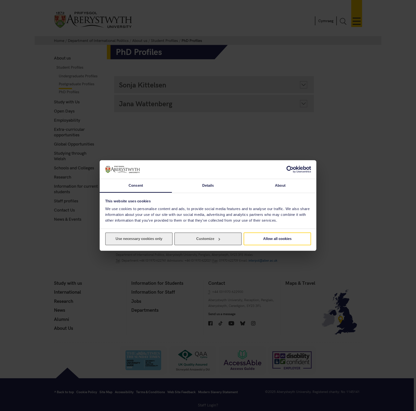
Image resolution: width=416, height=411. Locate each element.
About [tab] (280, 185)
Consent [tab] (136, 185)
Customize (205, 239)
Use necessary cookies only (139, 239)
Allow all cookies (277, 239)
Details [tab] (208, 185)
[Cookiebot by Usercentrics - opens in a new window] (290, 169)
